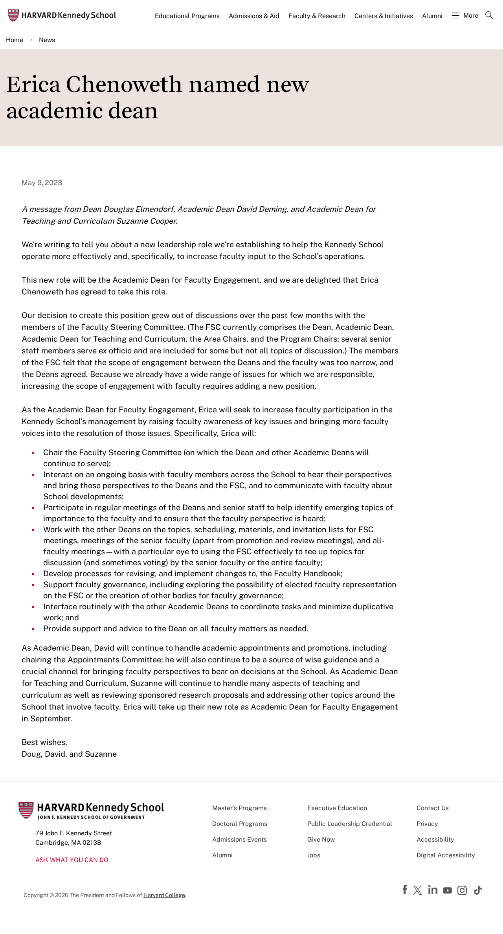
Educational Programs (187, 16)
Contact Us (433, 808)
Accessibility (435, 839)
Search (489, 16)
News (47, 40)
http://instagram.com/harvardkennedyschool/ (463, 891)
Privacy (427, 823)
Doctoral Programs (239, 823)
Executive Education (337, 808)
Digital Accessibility (446, 855)
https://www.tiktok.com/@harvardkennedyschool (478, 890)
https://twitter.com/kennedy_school (419, 891)
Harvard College (164, 895)
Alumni (432, 16)
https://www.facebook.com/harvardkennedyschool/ (406, 890)
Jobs (313, 855)
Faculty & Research (316, 16)
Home (14, 40)
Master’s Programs (239, 808)
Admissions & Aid (254, 16)
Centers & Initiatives (383, 16)
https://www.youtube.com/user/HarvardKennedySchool (448, 890)
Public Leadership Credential (349, 823)
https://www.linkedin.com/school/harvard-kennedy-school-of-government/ (434, 890)
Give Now (321, 839)
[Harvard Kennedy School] (64, 15)
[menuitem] (188, 19)
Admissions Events (239, 839)
